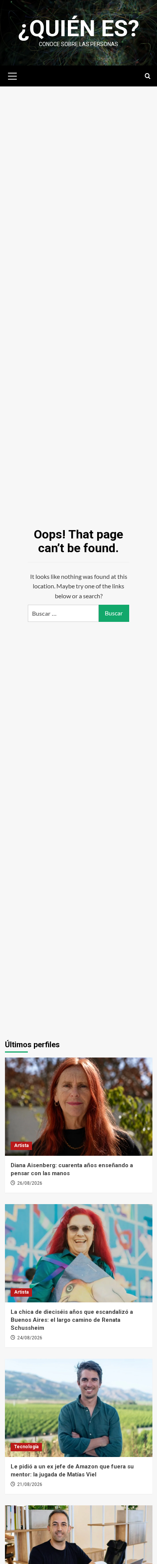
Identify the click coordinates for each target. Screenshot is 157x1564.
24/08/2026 (29, 1337)
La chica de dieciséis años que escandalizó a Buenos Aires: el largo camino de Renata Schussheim (72, 1319)
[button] (12, 75)
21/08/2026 (29, 1484)
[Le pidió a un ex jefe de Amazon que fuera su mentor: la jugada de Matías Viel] (78, 1408)
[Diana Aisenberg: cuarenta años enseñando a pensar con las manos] (78, 1107)
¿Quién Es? (78, 28)
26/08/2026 (29, 1183)
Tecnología (26, 1446)
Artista (21, 1145)
